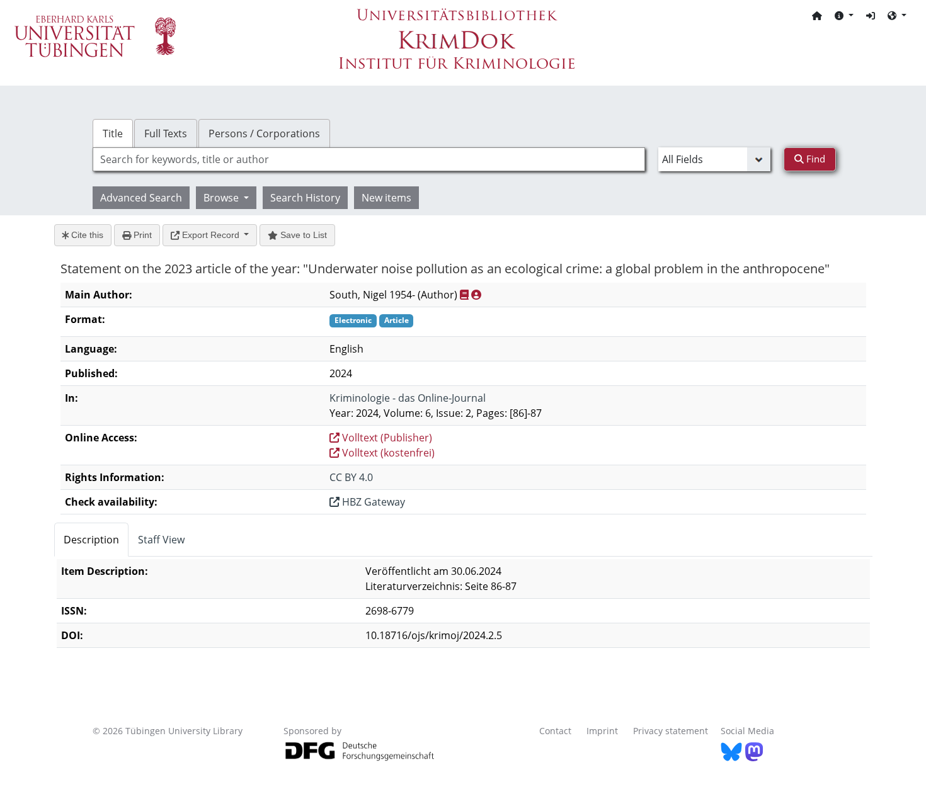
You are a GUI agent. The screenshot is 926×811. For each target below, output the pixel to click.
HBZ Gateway (372, 502)
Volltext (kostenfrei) (387, 453)
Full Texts (165, 133)
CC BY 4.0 (351, 477)
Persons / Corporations (264, 133)
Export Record (211, 235)
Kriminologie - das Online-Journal (407, 398)
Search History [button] (305, 198)
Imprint (602, 731)
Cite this (86, 235)
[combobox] (369, 159)
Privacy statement (670, 731)
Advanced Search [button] (141, 198)
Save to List (302, 235)
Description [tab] (91, 540)
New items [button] (386, 198)
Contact (555, 731)
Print (141, 235)
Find (814, 158)
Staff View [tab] (161, 540)
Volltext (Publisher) (386, 438)
